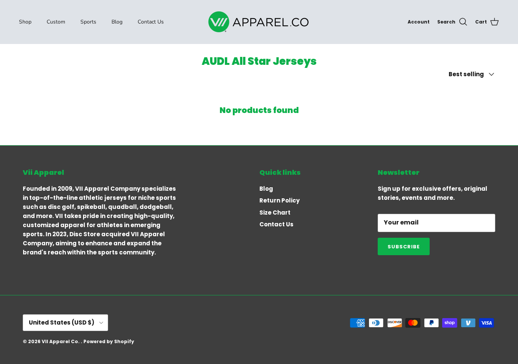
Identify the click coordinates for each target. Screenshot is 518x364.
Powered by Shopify (108, 341)
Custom (56, 21)
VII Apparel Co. (61, 341)
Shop (25, 21)
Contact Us (151, 21)
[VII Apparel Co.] (259, 22)
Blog (116, 21)
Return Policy (279, 200)
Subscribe (404, 246)
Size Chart (274, 213)
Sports (88, 21)
